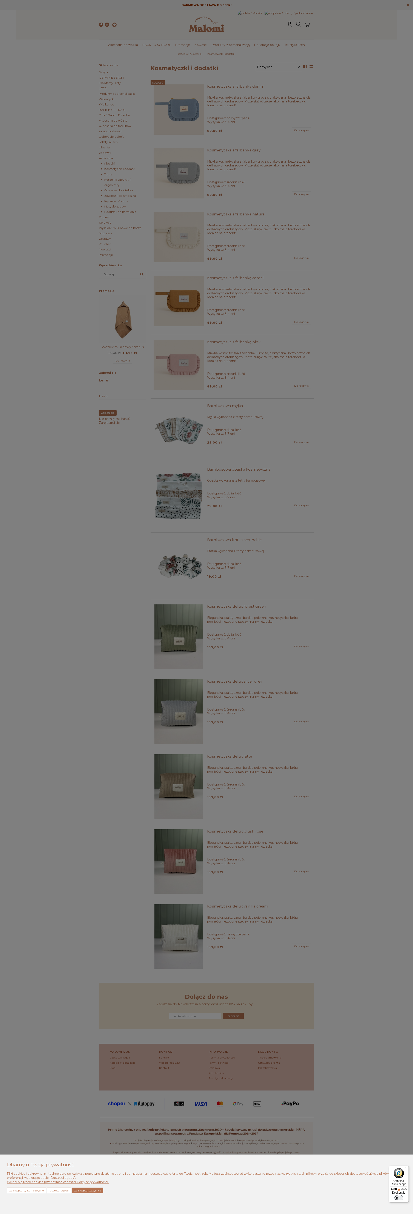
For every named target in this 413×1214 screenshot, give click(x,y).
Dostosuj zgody (59, 1190)
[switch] (399, 1197)
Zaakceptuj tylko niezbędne (26, 1190)
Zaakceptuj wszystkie (87, 1190)
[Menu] (406, 1168)
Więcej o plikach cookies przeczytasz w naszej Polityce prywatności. (58, 1182)
